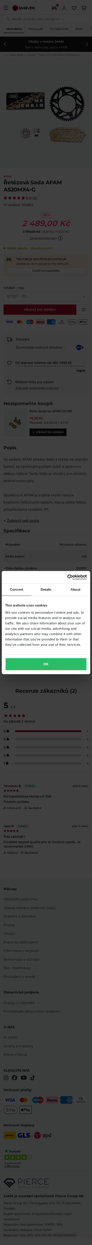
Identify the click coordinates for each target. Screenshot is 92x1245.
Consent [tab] (16, 589)
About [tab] (75, 589)
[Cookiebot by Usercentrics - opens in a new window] (67, 577)
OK (45, 664)
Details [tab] (46, 589)
